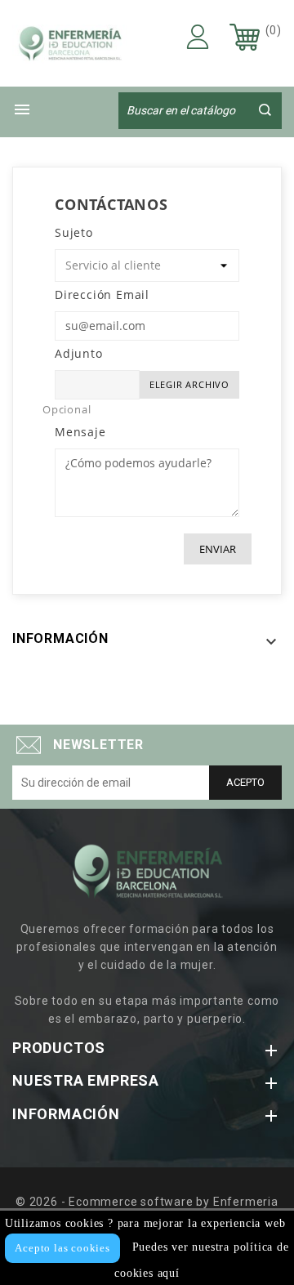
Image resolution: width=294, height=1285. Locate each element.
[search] (264, 109)
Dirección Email (102, 294)
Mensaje (80, 431)
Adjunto (79, 353)
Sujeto (74, 232)
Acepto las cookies (62, 1248)
